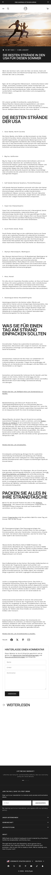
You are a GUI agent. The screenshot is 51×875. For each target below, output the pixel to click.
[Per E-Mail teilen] (28, 639)
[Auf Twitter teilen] (17, 639)
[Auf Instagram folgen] (20, 866)
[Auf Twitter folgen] (14, 866)
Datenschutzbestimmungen (15, 657)
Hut (31, 377)
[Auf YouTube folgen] (31, 866)
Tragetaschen (13, 517)
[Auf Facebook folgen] (8, 866)
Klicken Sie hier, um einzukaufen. (14, 445)
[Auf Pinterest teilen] (23, 639)
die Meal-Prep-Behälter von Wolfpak (25, 473)
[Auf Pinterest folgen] (25, 866)
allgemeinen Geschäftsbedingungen (26, 655)
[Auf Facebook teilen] (11, 639)
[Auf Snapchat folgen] (43, 866)
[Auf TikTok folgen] (37, 866)
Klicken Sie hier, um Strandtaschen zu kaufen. (18, 633)
